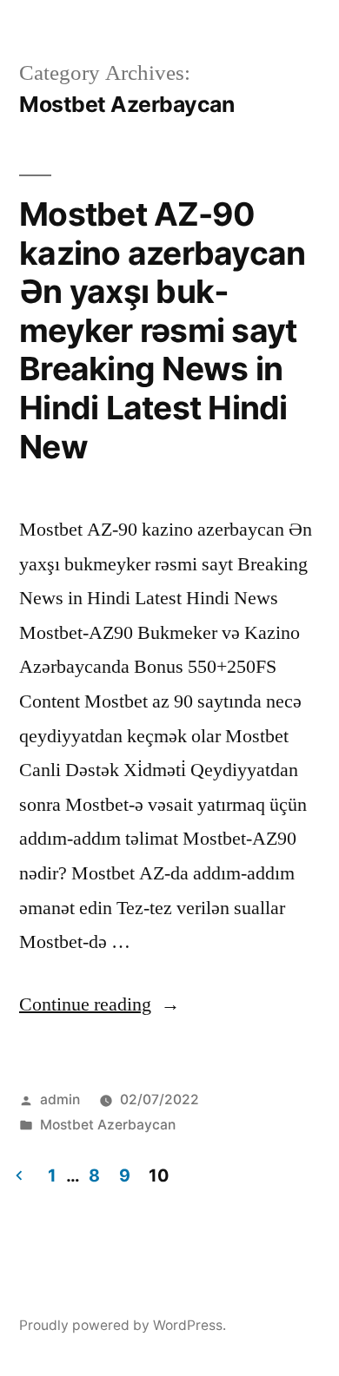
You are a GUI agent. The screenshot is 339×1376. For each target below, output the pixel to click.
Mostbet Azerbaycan (108, 1124)
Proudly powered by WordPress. (122, 1325)
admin (60, 1099)
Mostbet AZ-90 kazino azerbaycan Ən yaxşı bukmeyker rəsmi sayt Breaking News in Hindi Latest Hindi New (162, 329)
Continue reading (99, 1004)
